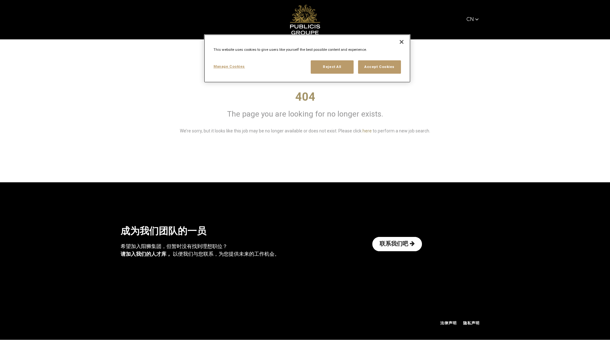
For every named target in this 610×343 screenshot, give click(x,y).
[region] (307, 58)
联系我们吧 (394, 244)
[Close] (402, 42)
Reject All (332, 66)
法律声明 (448, 323)
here (367, 130)
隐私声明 (471, 323)
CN (470, 20)
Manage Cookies (229, 66)
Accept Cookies (379, 66)
